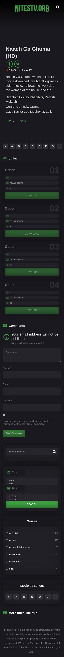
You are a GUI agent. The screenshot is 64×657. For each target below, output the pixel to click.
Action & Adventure (19, 547)
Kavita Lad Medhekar (29, 111)
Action (12, 540)
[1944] (32, 480)
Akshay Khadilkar (30, 97)
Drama (34, 106)
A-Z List (13, 533)
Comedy (22, 106)
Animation (14, 561)
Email (7, 384)
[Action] (32, 499)
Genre (15, 487)
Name (7, 368)
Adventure (15, 554)
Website (7, 400)
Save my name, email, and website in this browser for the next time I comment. (27, 422)
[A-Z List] (32, 496)
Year (14, 472)
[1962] (32, 483)
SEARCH (32, 504)
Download (32, 195)
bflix (11, 568)
